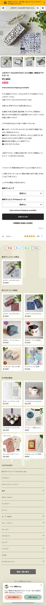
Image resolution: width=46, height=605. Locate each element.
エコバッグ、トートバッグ (10, 484)
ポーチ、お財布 (7, 516)
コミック (4, 542)
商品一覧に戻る (23, 572)
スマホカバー (6, 536)
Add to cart (23, 217)
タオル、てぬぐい (7, 497)
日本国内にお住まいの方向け (23, 223)
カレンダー (5, 529)
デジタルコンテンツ (8, 562)
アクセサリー (6, 478)
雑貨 (3, 491)
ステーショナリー (7, 523)
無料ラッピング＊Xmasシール (14, 199)
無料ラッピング (8, 188)
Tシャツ (4, 510)
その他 (4, 555)
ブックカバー (6, 504)
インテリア (5, 549)
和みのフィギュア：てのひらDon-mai (14, 471)
